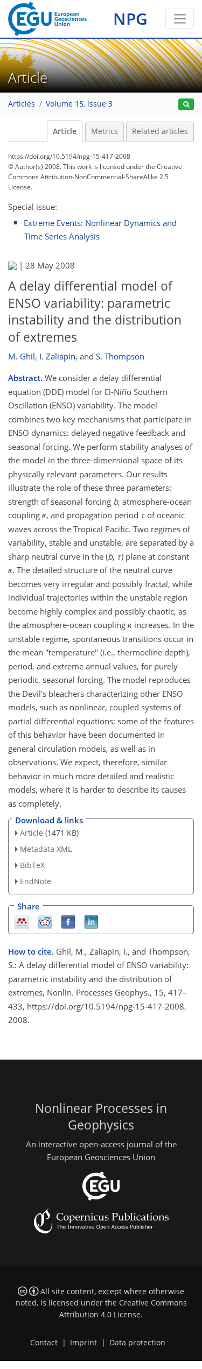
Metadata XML (46, 849)
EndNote (35, 881)
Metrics (104, 131)
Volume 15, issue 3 (79, 104)
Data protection (137, 1342)
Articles (21, 104)
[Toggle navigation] (179, 19)
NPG (130, 19)
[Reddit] (45, 921)
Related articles (160, 131)
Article (64, 131)
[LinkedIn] (91, 921)
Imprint (83, 1342)
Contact (44, 1342)
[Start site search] (186, 104)
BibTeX (32, 865)
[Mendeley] (22, 921)
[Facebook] (68, 921)
